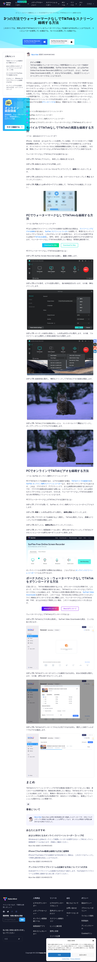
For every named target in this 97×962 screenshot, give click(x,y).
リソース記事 (55, 936)
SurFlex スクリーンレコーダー (41, 115)
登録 (22, 919)
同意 (59, 955)
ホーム (18, 12)
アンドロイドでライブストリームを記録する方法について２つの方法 (58, 867)
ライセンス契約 (87, 916)
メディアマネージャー (37, 4)
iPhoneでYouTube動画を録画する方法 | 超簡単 (49, 851)
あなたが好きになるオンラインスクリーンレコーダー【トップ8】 (14, 68)
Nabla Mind (8, 4)
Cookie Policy (65, 958)
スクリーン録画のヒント (29, 12)
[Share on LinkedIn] (95, 351)
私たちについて (72, 903)
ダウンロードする (49, 102)
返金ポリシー (86, 903)
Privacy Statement (75, 958)
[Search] (19, 939)
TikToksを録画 (40, 237)
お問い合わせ (71, 908)
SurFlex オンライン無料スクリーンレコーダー (47, 119)
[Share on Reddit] (95, 347)
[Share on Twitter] (95, 344)
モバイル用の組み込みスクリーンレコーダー (46, 111)
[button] (93, 941)
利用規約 (84, 921)
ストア (81, 4)
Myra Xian (35, 54)
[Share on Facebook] (95, 340)
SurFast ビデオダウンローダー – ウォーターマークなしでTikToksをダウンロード (60, 122)
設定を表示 (82, 955)
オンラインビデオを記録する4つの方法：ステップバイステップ (14, 87)
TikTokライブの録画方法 (80, 481)
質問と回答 (54, 931)
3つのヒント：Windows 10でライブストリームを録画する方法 (14, 80)
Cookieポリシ (86, 933)
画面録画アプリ (39, 926)
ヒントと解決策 (56, 926)
